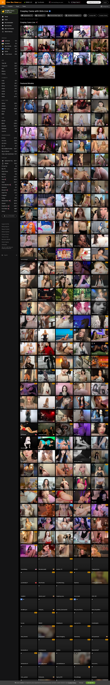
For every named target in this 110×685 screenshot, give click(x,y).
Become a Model (6, 239)
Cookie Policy (72, 682)
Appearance (27, 15)
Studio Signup (5, 242)
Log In (105, 2)
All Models (4, 244)
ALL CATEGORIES (10, 216)
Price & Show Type (55, 15)
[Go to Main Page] (14, 2)
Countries (40, 15)
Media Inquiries (5, 231)
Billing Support (5, 226)
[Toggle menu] (3, 2)
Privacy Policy (5, 234)
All (85, 15)
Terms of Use (5, 237)
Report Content (5, 229)
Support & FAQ (5, 224)
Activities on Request (73, 15)
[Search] (69, 2)
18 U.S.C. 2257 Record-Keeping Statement (7, 248)
